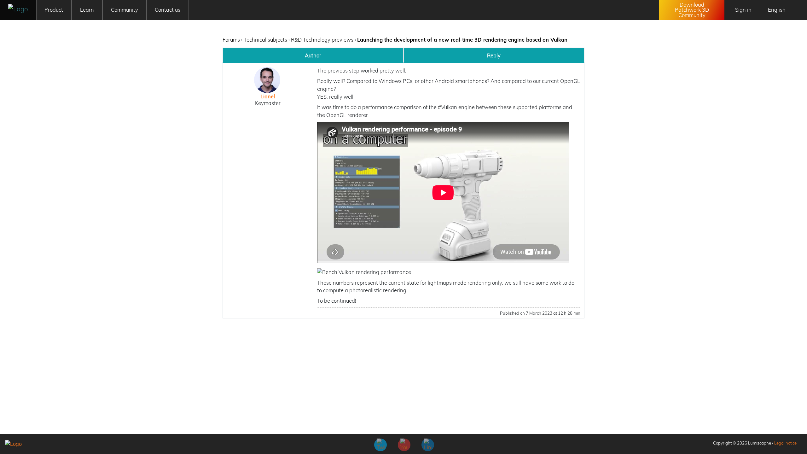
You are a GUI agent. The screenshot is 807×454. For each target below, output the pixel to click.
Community (124, 9)
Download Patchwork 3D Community (692, 9)
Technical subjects (265, 39)
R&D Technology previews (322, 39)
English (777, 9)
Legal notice (785, 442)
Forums (231, 39)
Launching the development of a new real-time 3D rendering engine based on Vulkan (462, 39)
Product (53, 9)
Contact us (167, 9)
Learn (87, 9)
